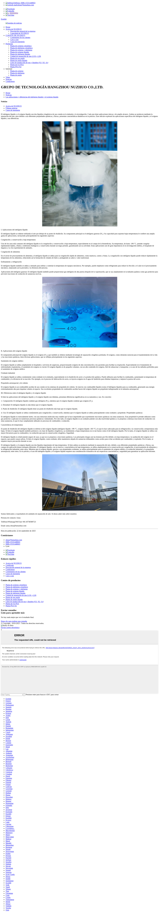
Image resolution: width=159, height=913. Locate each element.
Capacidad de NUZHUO (19, 33)
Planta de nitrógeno (17, 73)
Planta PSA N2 (15, 67)
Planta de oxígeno (16, 71)
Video (8, 77)
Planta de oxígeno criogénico (21, 46)
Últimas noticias (11, 108)
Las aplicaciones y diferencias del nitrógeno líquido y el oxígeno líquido (32, 97)
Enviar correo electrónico (10, 628)
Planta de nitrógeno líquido (20, 54)
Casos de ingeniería (17, 42)
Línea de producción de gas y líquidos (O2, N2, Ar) (29, 63)
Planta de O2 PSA (17, 65)
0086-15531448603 (13, 542)
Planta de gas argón (17, 58)
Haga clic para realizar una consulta (14, 621)
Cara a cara (14, 40)
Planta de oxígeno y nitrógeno (21, 50)
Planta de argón (16, 75)
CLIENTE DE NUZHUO (15, 35)
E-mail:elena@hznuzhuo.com (23, 5)
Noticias (9, 79)
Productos (9, 44)
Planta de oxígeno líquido (19, 52)
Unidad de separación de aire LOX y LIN (25, 56)
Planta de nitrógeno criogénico (21, 48)
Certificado (10, 565)
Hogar (8, 27)
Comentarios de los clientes (20, 37)
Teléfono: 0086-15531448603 (24, 3)
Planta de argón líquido (18, 60)
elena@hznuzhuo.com (14, 540)
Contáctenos (10, 81)
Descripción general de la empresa (22, 31)
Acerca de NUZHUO (14, 29)
